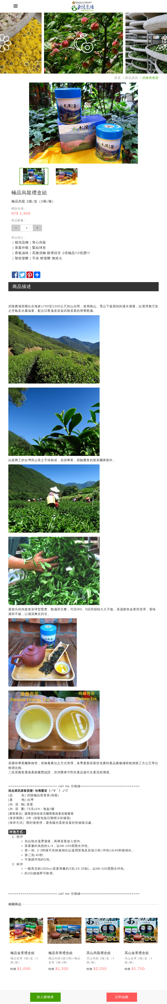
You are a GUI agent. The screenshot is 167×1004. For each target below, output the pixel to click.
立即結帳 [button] (122, 997)
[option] (83, 123)
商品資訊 (131, 78)
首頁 (117, 78)
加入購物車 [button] (45, 997)
